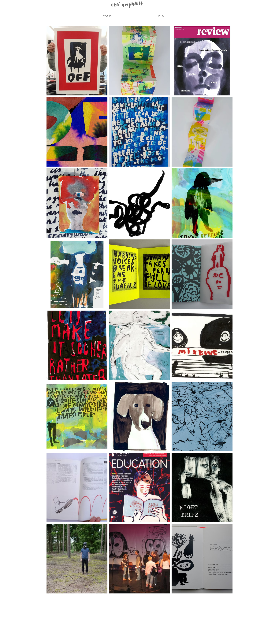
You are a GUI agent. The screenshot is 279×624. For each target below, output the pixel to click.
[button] (76, 60)
